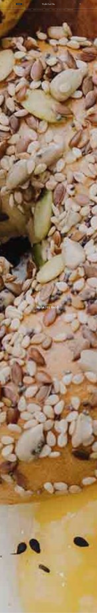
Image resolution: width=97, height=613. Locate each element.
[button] (19, 4)
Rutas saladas (48, 304)
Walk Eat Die (48, 4)
